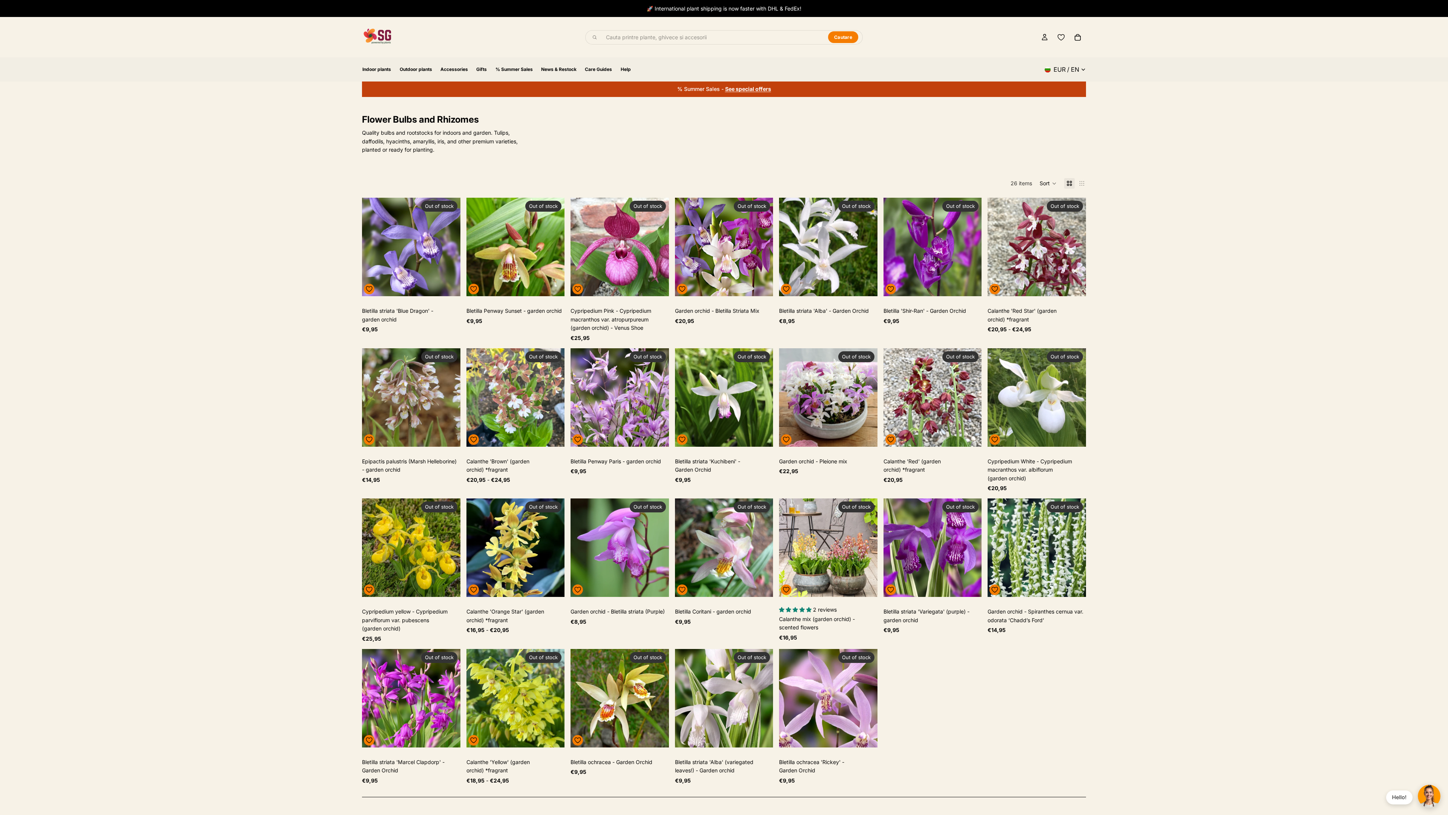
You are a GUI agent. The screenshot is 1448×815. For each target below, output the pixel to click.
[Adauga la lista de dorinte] (369, 289)
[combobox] (712, 37)
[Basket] (1077, 37)
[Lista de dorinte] (1061, 37)
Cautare (843, 37)
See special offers (748, 89)
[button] (1048, 183)
